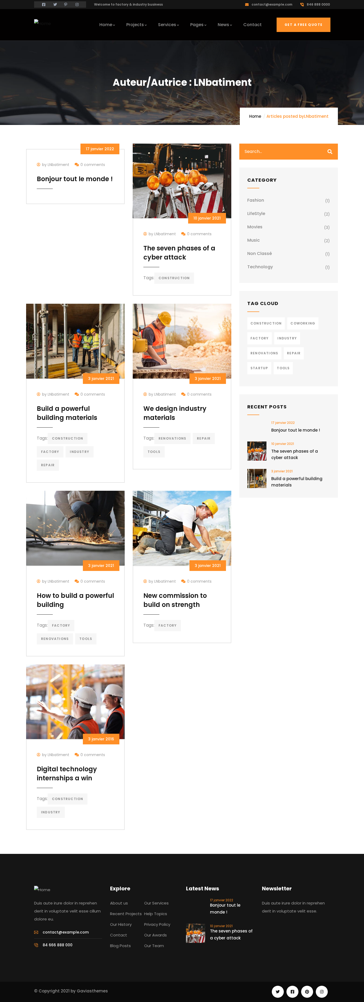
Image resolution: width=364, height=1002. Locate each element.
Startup (259, 368)
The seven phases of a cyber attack (179, 253)
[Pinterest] (307, 992)
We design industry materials (175, 413)
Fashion (255, 200)
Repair (48, 465)
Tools (154, 451)
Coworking (302, 323)
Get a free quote (303, 24)
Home (255, 116)
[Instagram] (322, 992)
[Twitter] (278, 992)
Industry (79, 451)
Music (253, 240)
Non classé (259, 253)
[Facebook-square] (292, 992)
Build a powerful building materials (67, 413)
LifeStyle (256, 213)
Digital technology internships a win (67, 773)
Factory (50, 451)
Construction (174, 278)
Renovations (172, 438)
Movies (254, 227)
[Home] (42, 23)
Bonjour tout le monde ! (75, 179)
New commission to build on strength (175, 600)
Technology (260, 267)
